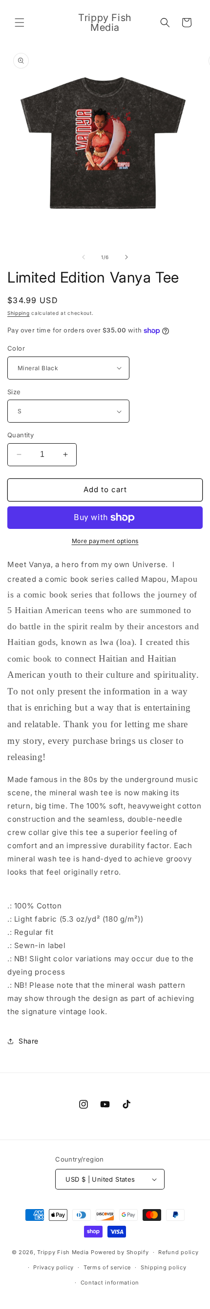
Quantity (20, 435)
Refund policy (178, 1252)
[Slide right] (126, 257)
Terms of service (107, 1267)
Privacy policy (53, 1267)
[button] (19, 22)
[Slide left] (83, 257)
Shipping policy (164, 1267)
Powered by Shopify (120, 1252)
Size (14, 392)
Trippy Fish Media (63, 1252)
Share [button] (29, 1041)
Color (16, 348)
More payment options (105, 541)
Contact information (110, 1282)
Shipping (18, 313)
